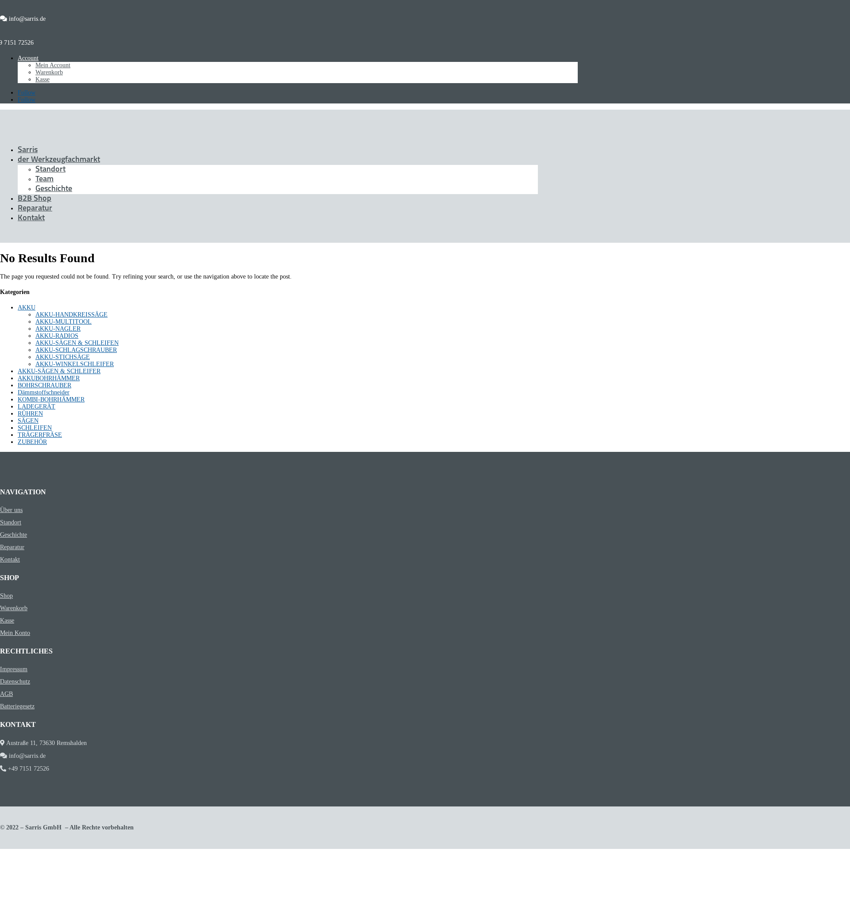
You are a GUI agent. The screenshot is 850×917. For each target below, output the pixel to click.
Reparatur (35, 209)
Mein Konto (15, 633)
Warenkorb (49, 72)
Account (28, 58)
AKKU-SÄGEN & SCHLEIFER (59, 371)
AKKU (26, 307)
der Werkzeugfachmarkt (59, 160)
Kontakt (31, 218)
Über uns (11, 510)
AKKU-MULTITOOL (63, 321)
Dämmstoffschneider (44, 392)
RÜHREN (30, 413)
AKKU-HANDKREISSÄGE (71, 314)
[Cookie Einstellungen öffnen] (66, 913)
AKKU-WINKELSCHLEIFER (74, 364)
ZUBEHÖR (32, 442)
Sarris (28, 150)
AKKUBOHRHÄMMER (49, 378)
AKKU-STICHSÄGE (62, 357)
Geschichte (53, 189)
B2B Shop (34, 199)
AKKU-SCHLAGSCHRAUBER (76, 350)
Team (44, 179)
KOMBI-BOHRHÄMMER (51, 399)
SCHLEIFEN (35, 427)
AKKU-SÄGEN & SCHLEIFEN (77, 343)
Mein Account (52, 65)
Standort (50, 170)
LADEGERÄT (36, 406)
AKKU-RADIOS (56, 335)
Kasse (42, 79)
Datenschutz (15, 681)
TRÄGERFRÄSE (40, 435)
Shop (6, 595)
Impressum (13, 669)
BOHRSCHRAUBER (44, 385)
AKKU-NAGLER (58, 328)
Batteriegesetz (17, 706)
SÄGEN (28, 420)
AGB (6, 694)
